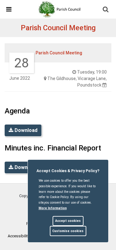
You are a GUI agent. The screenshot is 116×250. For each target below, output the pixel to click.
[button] (106, 9)
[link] (60, 8)
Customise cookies (68, 231)
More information (53, 208)
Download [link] (25, 130)
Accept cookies (68, 221)
